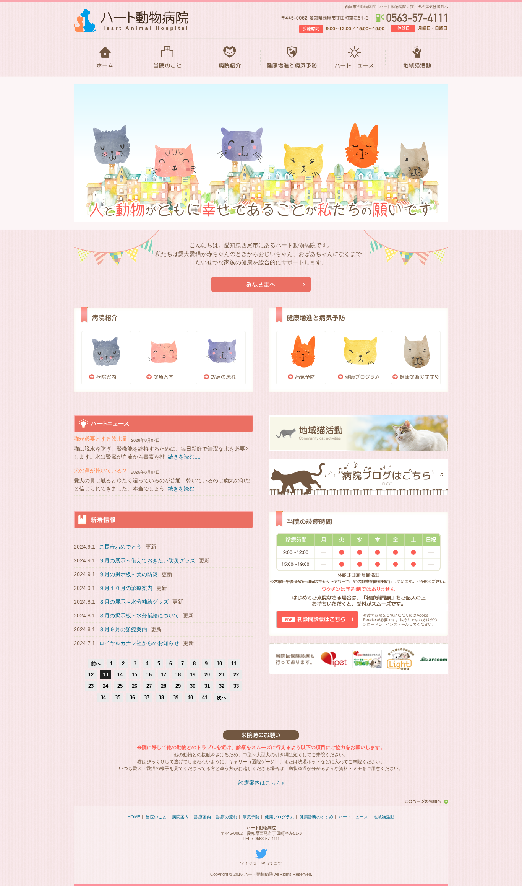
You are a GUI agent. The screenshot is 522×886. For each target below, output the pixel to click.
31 (207, 686)
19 (192, 675)
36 (132, 697)
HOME (105, 57)
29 (178, 686)
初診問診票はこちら (317, 619)
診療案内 (163, 357)
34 (103, 697)
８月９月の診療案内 (123, 629)
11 (234, 663)
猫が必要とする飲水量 (100, 439)
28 (163, 686)
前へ (96, 663)
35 (117, 697)
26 (134, 686)
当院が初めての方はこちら (261, 284)
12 (91, 675)
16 (149, 675)
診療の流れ (221, 357)
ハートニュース (354, 57)
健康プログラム (358, 357)
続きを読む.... (184, 457)
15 (134, 675)
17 (163, 675)
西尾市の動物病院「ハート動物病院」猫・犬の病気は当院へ (396, 7)
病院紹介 (229, 57)
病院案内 (106, 357)
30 (192, 686)
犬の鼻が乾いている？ (100, 470)
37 (146, 697)
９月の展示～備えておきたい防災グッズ (147, 560)
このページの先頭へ (425, 801)
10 (219, 663)
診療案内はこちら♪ (261, 783)
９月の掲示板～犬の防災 (128, 574)
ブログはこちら (358, 477)
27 (149, 686)
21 (221, 675)
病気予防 (301, 357)
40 (190, 697)
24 (105, 686)
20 (207, 675)
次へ (222, 697)
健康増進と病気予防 (292, 57)
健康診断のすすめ (416, 357)
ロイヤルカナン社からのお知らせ (139, 643)
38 (161, 697)
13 (105, 675)
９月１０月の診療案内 (125, 588)
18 (178, 675)
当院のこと (167, 57)
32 (221, 686)
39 (175, 697)
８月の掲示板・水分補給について (139, 615)
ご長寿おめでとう (120, 547)
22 (236, 675)
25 (120, 686)
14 (120, 675)
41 (205, 697)
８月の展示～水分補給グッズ (134, 602)
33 (236, 686)
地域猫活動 (417, 57)
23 (91, 686)
